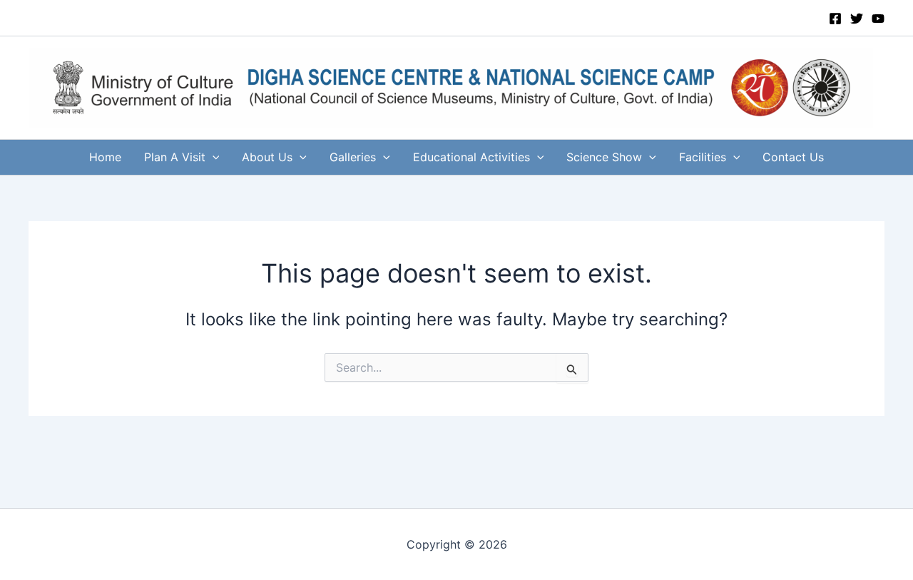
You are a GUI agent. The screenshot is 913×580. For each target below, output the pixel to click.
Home (105, 157)
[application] (212, 157)
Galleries (353, 157)
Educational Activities (471, 157)
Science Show (604, 157)
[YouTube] (878, 18)
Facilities (702, 157)
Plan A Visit (174, 157)
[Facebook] (835, 18)
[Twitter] (856, 18)
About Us (267, 157)
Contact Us (793, 157)
